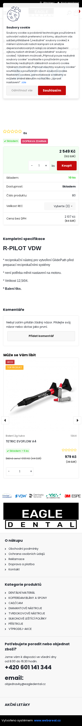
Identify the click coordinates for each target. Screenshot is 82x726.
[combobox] (60, 206)
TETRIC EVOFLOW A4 (21, 441)
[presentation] (5, 420)
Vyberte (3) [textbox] (62, 206)
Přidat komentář (41, 336)
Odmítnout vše (21, 90)
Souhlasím (52, 90)
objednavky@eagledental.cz (25, 684)
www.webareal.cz (47, 720)
